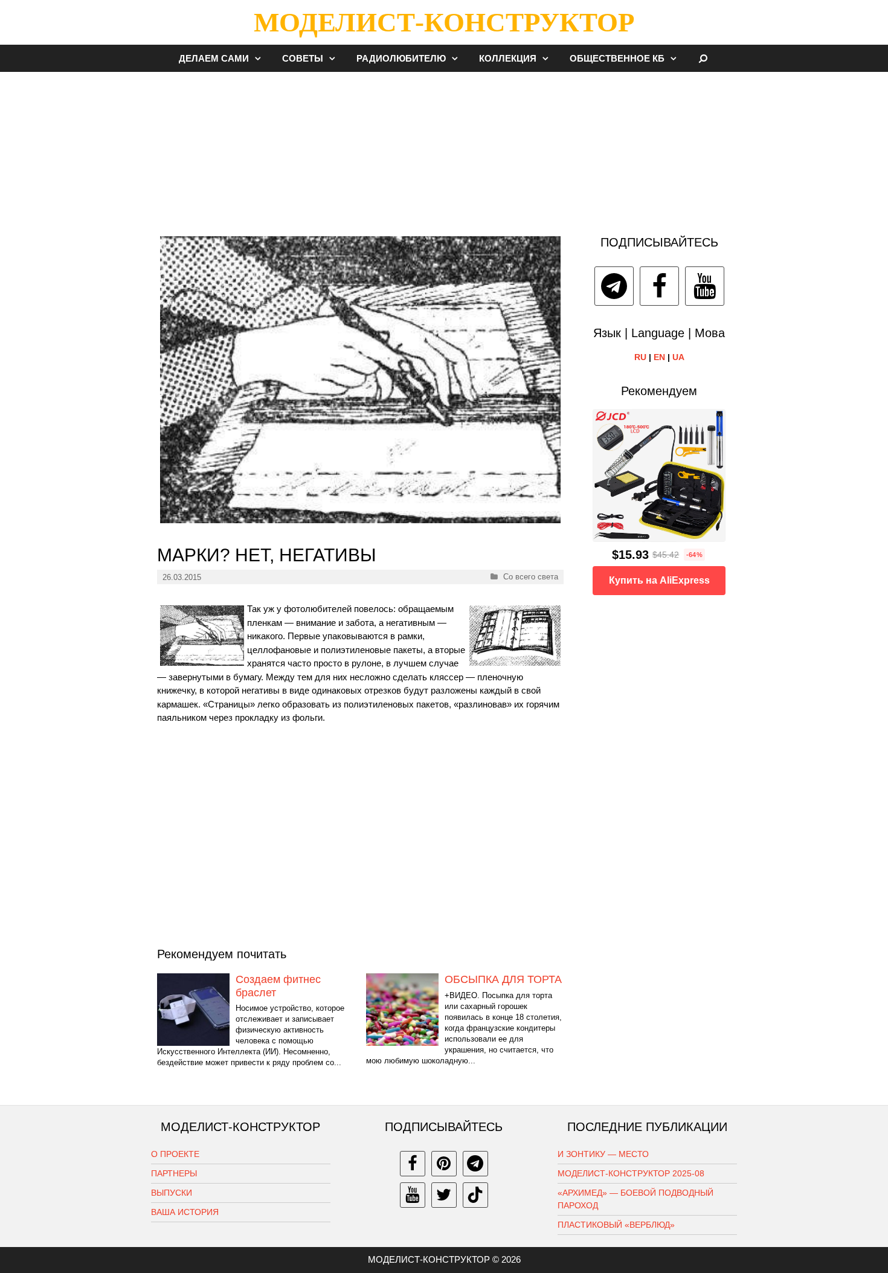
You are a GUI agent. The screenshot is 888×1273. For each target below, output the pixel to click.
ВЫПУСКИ (171, 1192)
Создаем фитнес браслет (278, 986)
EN (659, 357)
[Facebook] (659, 286)
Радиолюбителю (401, 58)
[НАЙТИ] (703, 58)
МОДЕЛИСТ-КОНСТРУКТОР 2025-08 (631, 1173)
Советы (302, 58)
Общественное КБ (617, 58)
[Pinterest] (444, 1163)
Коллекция (507, 58)
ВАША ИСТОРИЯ (185, 1212)
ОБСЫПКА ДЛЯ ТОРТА (503, 979)
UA (678, 357)
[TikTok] (475, 1195)
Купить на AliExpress (659, 580)
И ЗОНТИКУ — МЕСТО (603, 1154)
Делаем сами (214, 58)
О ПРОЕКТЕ (175, 1154)
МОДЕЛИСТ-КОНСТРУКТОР (444, 22)
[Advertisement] (444, 147)
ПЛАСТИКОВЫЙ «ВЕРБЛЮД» (616, 1224)
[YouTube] (704, 286)
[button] (261, 58)
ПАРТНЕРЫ (174, 1173)
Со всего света (530, 576)
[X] (444, 1195)
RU (640, 357)
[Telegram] (614, 286)
